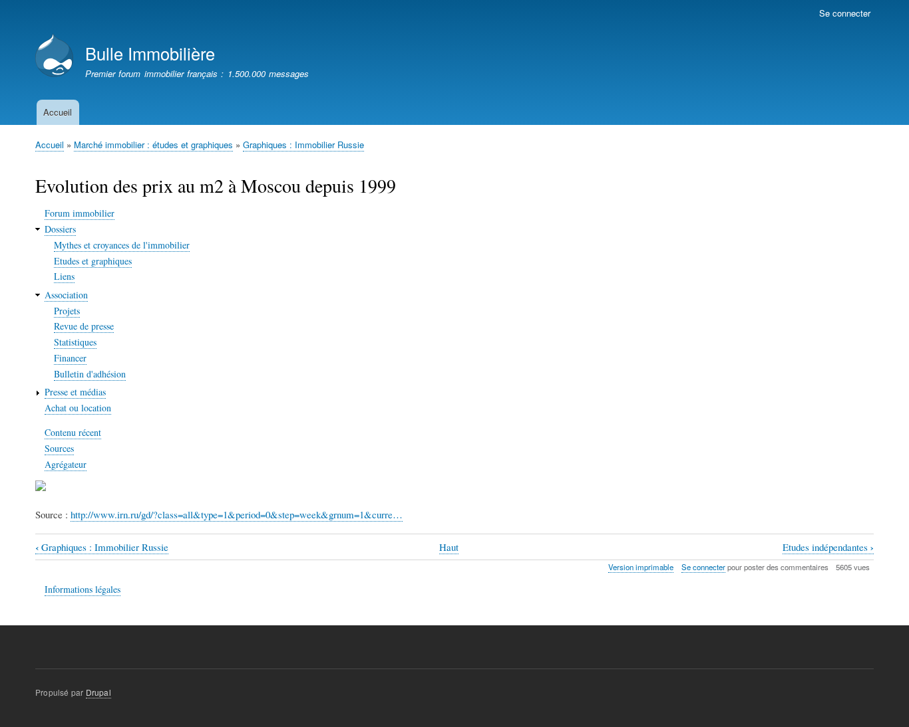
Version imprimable (640, 567)
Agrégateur (66, 464)
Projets (67, 310)
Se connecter (844, 13)
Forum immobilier (79, 213)
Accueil (57, 112)
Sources (59, 448)
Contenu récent (73, 432)
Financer (70, 358)
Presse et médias (75, 391)
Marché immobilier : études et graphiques (153, 144)
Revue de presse (84, 326)
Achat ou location (78, 407)
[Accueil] (54, 56)
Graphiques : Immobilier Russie (303, 144)
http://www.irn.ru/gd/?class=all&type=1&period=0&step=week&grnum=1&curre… (237, 514)
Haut (448, 547)
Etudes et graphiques (93, 261)
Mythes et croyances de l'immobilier (122, 245)
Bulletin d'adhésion (90, 373)
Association (66, 294)
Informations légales (82, 589)
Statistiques (75, 342)
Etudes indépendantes (828, 547)
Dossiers (60, 229)
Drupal (98, 692)
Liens (64, 276)
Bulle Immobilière (150, 53)
